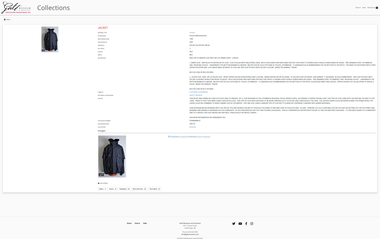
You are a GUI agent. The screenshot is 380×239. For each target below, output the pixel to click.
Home (129, 223)
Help (364, 7)
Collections (53, 7)
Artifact (192, 32)
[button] (112, 189)
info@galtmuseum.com (190, 234)
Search (358, 7)
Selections (372, 7)
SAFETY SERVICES (196, 95)
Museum (193, 127)
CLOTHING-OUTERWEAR (199, 92)
